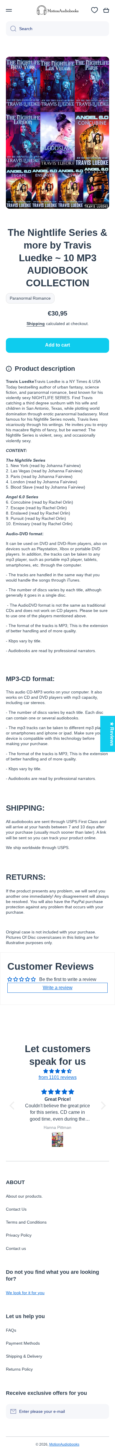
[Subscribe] (101, 1411)
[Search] (11, 28)
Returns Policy (19, 1369)
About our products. (24, 1196)
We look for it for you (25, 1292)
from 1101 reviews (58, 1077)
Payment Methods (23, 1343)
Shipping (36, 323)
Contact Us (16, 1209)
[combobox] (57, 28)
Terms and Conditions (26, 1222)
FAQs (11, 1330)
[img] (57, 1071)
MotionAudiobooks (64, 1444)
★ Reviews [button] (111, 734)
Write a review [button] (58, 987)
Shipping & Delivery (24, 1356)
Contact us (16, 1248)
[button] (106, 10)
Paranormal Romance (30, 298)
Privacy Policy (19, 1235)
